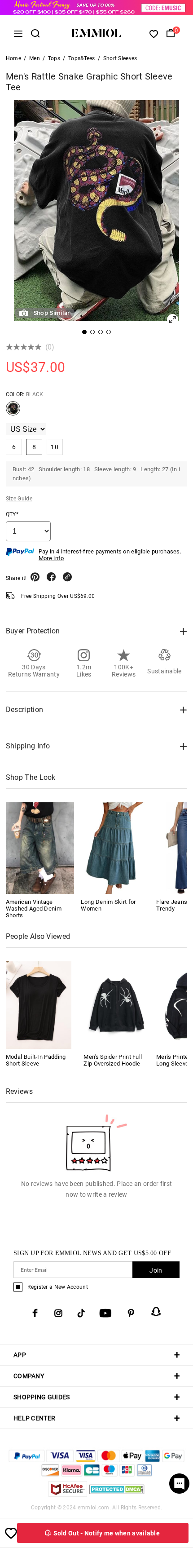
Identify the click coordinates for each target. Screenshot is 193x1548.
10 (54, 447)
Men (34, 58)
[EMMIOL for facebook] (35, 1313)
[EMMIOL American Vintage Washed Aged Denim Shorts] (40, 847)
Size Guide (19, 498)
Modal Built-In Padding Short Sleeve (36, 1060)
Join (155, 1270)
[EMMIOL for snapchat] (156, 1311)
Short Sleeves (120, 58)
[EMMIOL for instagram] (58, 1313)
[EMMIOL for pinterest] (131, 1313)
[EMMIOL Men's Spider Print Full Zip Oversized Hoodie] (116, 1004)
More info (51, 558)
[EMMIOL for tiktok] (81, 1313)
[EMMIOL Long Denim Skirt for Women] (115, 847)
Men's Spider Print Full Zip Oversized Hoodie (112, 1060)
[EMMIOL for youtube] (105, 1313)
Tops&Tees (81, 58)
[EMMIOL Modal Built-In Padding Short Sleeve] (39, 1004)
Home (13, 58)
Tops (54, 58)
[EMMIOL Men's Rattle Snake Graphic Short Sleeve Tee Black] (13, 412)
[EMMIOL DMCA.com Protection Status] (117, 1494)
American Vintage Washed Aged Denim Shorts (33, 908)
